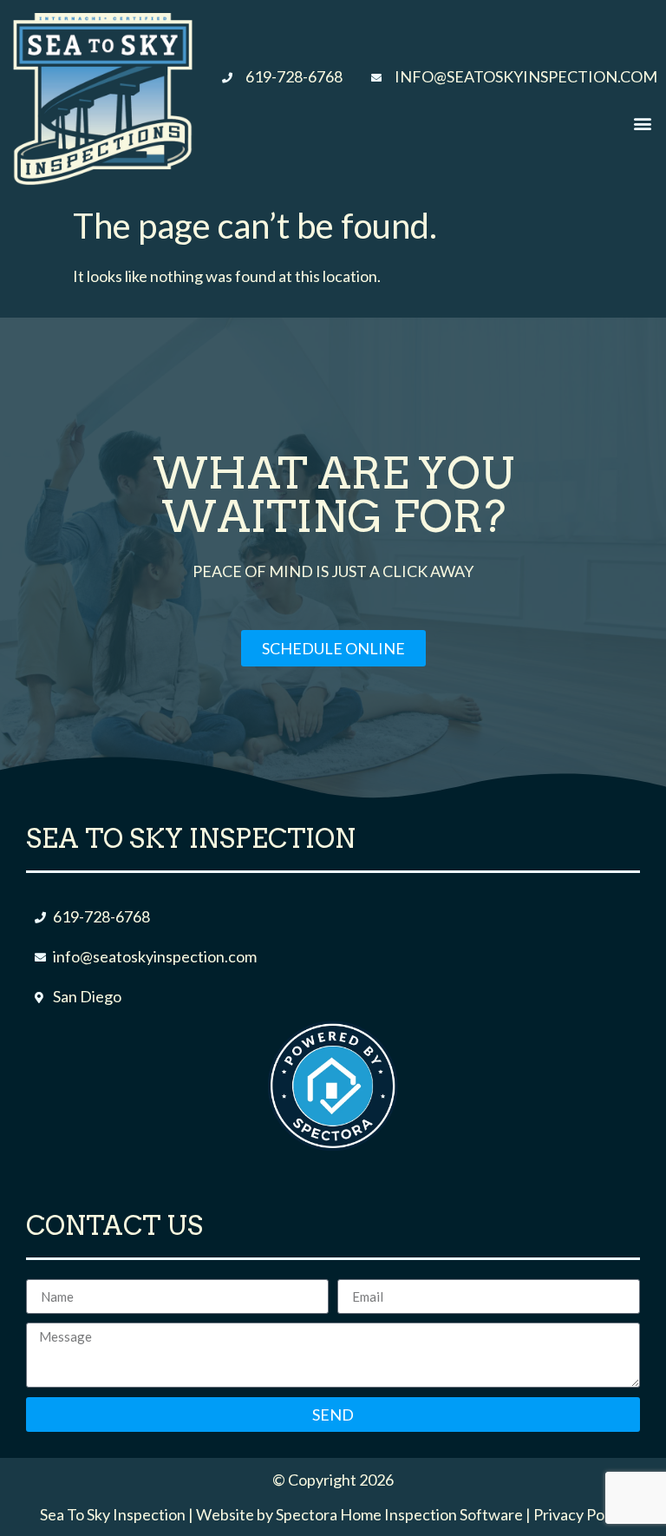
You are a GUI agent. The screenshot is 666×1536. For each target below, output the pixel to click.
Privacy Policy (580, 1514)
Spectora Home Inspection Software (399, 1514)
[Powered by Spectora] (333, 1144)
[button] (643, 123)
